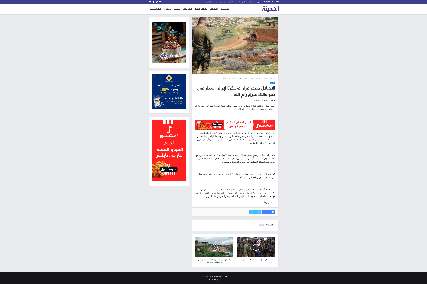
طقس (225, 2)
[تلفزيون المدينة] (270, 9)
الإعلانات (250, 2)
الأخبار (265, 78)
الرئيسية (271, 78)
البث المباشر (210, 2)
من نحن (218, 2)
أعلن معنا (258, 2)
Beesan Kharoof (268, 100)
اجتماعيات (232, 2)
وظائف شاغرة (242, 2)
